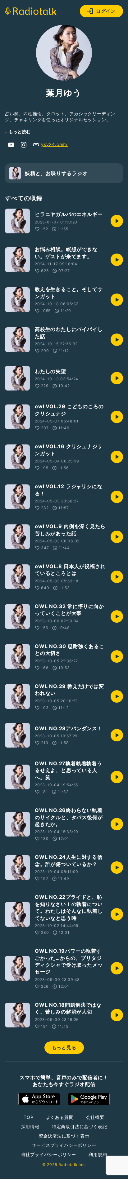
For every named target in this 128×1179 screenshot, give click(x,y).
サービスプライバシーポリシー (64, 1145)
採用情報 (30, 1126)
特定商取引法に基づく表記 (79, 1126)
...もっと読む (17, 131)
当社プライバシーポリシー (48, 1154)
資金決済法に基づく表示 (64, 1135)
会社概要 (95, 1117)
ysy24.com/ (54, 144)
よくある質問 (60, 1117)
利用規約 (98, 1154)
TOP (28, 1117)
